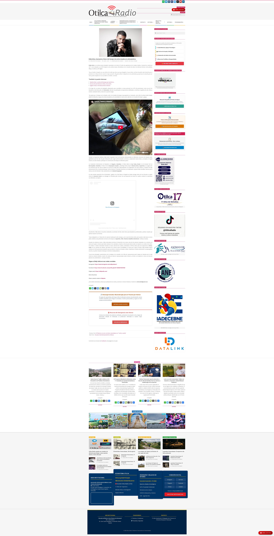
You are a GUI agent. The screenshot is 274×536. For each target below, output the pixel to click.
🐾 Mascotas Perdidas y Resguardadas (166, 59)
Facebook (180, 483)
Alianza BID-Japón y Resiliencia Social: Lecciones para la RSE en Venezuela (118, 426)
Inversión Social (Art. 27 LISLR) (148, 481)
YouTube (181, 479)
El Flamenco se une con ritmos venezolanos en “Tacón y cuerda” (111, 333)
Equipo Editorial (119, 492)
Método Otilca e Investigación (123, 489)
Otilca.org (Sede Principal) (122, 478)
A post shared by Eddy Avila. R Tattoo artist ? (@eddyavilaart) (112, 228)
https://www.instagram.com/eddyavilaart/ (106, 264)
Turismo (163, 414)
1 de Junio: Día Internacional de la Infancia (104, 335)
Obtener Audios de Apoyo (120, 304)
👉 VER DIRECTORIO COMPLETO (170, 63)
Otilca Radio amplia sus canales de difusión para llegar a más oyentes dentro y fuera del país (98, 453)
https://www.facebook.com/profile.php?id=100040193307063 (109, 267)
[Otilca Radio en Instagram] (169, 1)
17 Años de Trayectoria (121, 486)
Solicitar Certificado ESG (175, 494)
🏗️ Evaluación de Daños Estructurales (166, 55)
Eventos (183, 414)
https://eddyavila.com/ (101, 271)
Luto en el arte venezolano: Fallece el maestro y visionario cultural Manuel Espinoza (174, 380)
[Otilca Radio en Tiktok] (177, 1)
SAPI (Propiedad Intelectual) (147, 487)
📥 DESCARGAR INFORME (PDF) (170, 147)
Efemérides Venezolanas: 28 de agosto (124, 451)
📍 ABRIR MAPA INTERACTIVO (169, 106)
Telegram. (103, 278)
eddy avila (131, 60)
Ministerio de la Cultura (146, 490)
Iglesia (145, 414)
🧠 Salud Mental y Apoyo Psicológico (165, 47)
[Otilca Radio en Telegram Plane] (166, 1)
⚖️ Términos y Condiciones (137, 518)
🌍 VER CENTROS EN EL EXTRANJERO (170, 126)
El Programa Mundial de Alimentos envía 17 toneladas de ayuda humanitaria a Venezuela (125, 380)
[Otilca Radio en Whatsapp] (163, 1)
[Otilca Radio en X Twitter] (175, 1)
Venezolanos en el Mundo (117, 60)
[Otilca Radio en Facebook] (172, 1)
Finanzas (125, 414)
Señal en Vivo (179, 9)
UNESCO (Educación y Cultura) (147, 493)
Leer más (100, 404)
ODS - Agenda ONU (145, 496)
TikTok (169, 486)
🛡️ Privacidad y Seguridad (137, 520)
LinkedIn (181, 486)
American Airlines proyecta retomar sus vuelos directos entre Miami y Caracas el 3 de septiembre (156, 426)
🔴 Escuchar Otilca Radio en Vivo (123, 483)
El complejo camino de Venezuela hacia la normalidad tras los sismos (104, 466)
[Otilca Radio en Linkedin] (183, 1)
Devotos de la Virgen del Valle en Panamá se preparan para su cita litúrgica (137, 426)
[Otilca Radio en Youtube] (180, 1)
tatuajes (135, 60)
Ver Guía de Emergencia (120, 322)
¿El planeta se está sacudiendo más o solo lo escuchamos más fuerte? (104, 459)
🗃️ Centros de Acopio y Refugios (164, 51)
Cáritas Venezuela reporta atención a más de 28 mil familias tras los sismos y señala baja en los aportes (149, 380)
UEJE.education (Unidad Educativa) (124, 480)
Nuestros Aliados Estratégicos (148, 484)
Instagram (169, 479)
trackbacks (103, 341)
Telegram (169, 483)
